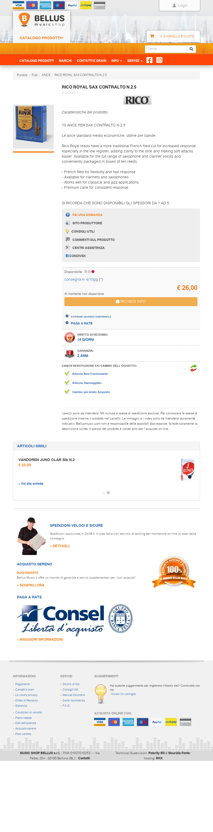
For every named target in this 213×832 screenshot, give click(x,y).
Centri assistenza (88, 248)
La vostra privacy (26, 695)
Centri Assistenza (74, 700)
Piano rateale (23, 717)
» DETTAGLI (60, 546)
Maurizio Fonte (179, 753)
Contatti (84, 758)
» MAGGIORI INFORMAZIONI (40, 639)
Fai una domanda (87, 215)
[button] (18, 493)
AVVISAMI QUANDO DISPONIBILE (91, 316)
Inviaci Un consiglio (123, 694)
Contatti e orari (24, 689)
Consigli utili (83, 231)
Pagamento (22, 684)
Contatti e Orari (91, 60)
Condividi (77, 256)
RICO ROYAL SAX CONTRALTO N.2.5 (81, 75)
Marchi (65, 60)
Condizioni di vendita (28, 712)
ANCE (46, 75)
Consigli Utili (70, 689)
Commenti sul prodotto (93, 240)
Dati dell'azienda (25, 723)
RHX (159, 758)
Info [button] (115, 60)
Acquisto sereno (25, 728)
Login (182, 6)
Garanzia (21, 705)
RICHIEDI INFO (132, 301)
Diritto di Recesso (26, 700)
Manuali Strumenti (74, 695)
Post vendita (23, 734)
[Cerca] (191, 49)
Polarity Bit (156, 753)
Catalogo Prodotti (40, 38)
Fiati (35, 75)
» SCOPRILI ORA (30, 585)
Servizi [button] (133, 60)
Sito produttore (87, 223)
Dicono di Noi (71, 684)
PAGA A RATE (81, 323)
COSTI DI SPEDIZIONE (87, 312)
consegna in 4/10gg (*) (83, 279)
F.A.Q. (66, 705)
